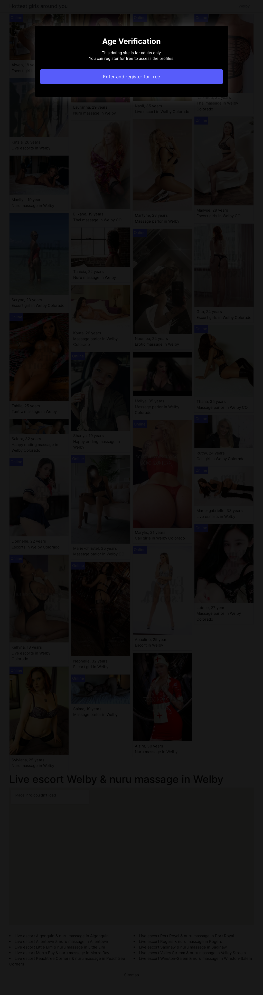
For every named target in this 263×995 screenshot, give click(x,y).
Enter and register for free (131, 76)
